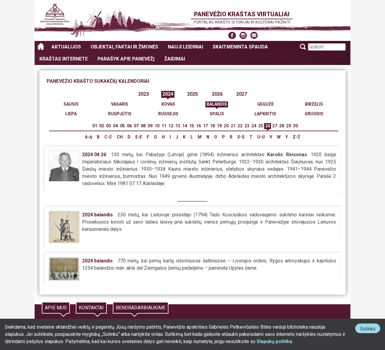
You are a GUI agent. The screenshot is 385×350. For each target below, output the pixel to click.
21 (233, 125)
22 (240, 125)
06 (129, 125)
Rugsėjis (168, 113)
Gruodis (314, 113)
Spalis (217, 113)
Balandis (217, 104)
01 (94, 125)
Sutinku (370, 329)
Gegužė (265, 104)
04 (115, 125)
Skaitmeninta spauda (240, 47)
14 (184, 125)
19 (219, 125)
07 (136, 125)
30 (295, 125)
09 (150, 125)
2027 (241, 94)
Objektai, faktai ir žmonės (124, 47)
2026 (217, 94)
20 (226, 125)
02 (101, 125)
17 (205, 125)
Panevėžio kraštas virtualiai (242, 14)
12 (170, 125)
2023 (143, 94)
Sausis (71, 104)
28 (281, 125)
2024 (167, 94)
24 (253, 125)
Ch (120, 137)
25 (260, 125)
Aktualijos (66, 47)
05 (122, 125)
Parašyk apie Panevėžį (126, 59)
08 (143, 125)
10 (157, 125)
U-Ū (261, 137)
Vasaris (119, 104)
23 (247, 125)
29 (288, 125)
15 (191, 125)
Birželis (314, 104)
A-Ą (88, 137)
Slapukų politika (274, 341)
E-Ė (138, 137)
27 (274, 125)
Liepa (71, 113)
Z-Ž (296, 137)
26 (267, 125)
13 (177, 125)
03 (108, 125)
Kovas (168, 104)
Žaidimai (174, 59)
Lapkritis (265, 113)
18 (212, 125)
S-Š (241, 137)
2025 (192, 94)
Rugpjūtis (119, 113)
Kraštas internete (63, 59)
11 (164, 125)
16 (198, 125)
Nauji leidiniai (185, 47)
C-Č (108, 137)
